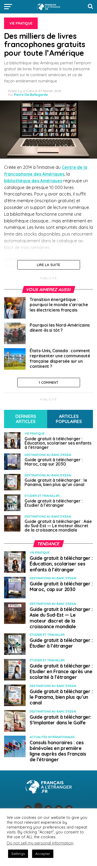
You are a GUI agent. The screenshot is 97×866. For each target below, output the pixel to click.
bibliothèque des (33, 180)
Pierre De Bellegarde (31, 95)
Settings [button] (18, 853)
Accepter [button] (42, 853)
